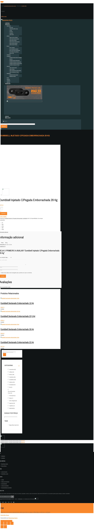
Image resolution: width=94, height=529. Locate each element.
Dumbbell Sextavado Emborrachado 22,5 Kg (18, 316)
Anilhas (11, 372)
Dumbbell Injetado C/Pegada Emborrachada (13, 218)
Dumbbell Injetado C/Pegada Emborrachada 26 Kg (11, 441)
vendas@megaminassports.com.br (10, 6)
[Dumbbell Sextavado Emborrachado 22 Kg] (10, 337)
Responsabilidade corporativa (6, 487)
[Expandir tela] (8, 523)
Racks (11, 398)
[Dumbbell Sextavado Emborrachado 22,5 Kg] (10, 311)
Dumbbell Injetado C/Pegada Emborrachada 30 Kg (11, 442)
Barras (11, 374)
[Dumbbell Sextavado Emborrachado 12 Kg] (10, 298)
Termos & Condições (5, 485)
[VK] (2, 229)
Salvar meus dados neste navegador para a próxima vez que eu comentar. (16, 272)
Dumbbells (25, 218)
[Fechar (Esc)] (2, 523)
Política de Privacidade (5, 481)
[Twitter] (2, 224)
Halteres (12, 382)
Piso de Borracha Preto (11, 392)
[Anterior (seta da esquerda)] (2, 526)
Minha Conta (3, 16)
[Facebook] (2, 223)
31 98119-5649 (23, 6)
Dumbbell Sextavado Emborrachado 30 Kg (17, 329)
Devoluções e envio (4, 473)
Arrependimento (4, 483)
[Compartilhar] (5, 523)
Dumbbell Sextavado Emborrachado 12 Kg (17, 303)
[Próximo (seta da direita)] (5, 526)
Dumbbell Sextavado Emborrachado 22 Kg (17, 342)
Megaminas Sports (13, 518)
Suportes (12, 403)
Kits (10, 387)
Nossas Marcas (4, 466)
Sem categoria (13, 400)
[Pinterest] (2, 228)
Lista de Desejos (4, 471)
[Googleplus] (3, 226)
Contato (2, 479)
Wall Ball (12, 408)
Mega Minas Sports (14, 425)
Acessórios (12, 369)
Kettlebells (12, 384)
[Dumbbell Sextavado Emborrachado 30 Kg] (10, 324)
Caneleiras (12, 377)
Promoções (12, 395)
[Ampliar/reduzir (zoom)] (11, 523)
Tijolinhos (12, 406)
